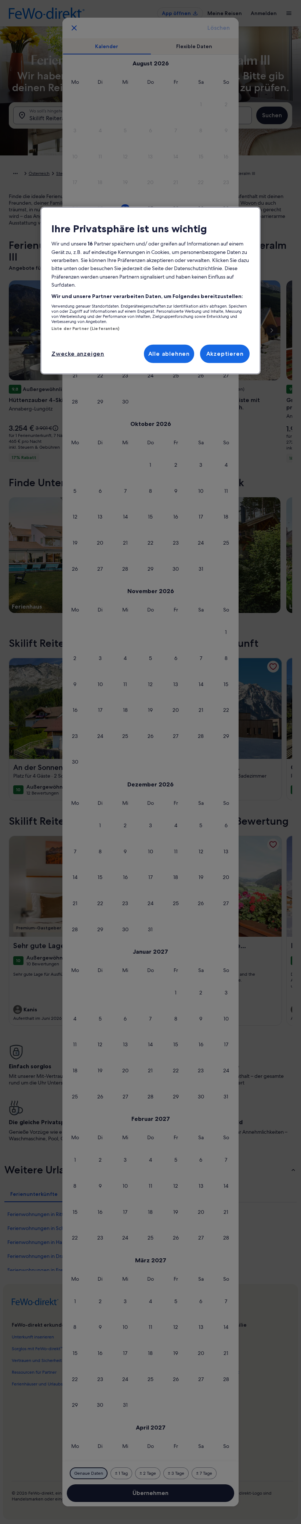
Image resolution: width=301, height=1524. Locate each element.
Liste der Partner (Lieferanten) (85, 328)
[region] (150, 290)
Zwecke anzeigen (77, 353)
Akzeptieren (225, 353)
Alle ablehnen (169, 353)
